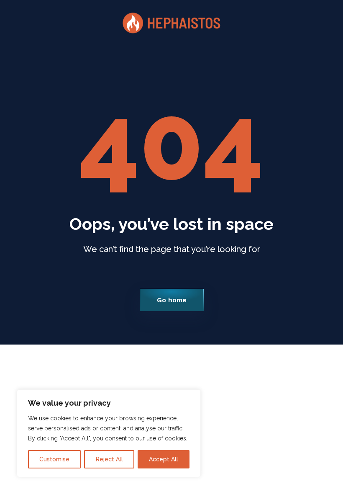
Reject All (109, 459)
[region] (109, 433)
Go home (172, 300)
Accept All (163, 459)
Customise (54, 459)
